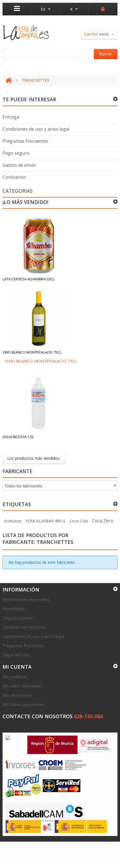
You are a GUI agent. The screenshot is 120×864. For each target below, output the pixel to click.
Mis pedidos (14, 676)
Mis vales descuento (22, 686)
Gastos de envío (19, 165)
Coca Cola (78, 520)
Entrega (11, 117)
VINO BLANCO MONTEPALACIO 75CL (32, 352)
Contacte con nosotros (24, 627)
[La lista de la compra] (26, 32)
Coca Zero (102, 521)
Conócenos (14, 177)
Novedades (14, 608)
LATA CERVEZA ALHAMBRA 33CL (28, 278)
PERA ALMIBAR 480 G (45, 520)
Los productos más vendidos (33, 458)
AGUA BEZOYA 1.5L (18, 436)
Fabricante (17, 471)
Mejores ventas (18, 618)
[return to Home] (8, 80)
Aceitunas (12, 520)
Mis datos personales (23, 704)
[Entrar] (103, 8)
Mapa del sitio (16, 655)
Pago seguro (16, 153)
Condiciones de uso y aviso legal (36, 129)
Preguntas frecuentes (25, 141)
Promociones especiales (26, 599)
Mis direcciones (17, 695)
